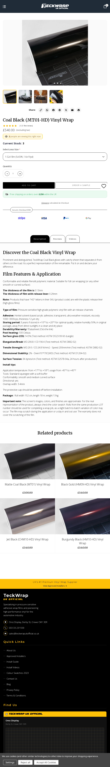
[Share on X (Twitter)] (66, 110)
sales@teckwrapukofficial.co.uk (24, 633)
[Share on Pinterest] (59, 110)
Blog (9, 684)
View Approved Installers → (55, 586)
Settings (10, 762)
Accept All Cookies (46, 762)
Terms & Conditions (16, 695)
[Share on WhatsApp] (47, 110)
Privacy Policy (13, 689)
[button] (50, 83)
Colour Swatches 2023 (18, 672)
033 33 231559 (16, 627)
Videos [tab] (72, 239)
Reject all (25, 762)
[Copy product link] (40, 110)
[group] (10, 97)
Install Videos (13, 667)
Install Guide (13, 661)
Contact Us (12, 678)
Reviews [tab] (57, 239)
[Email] (72, 110)
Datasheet (33, 329)
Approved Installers (16, 656)
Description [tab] (40, 239)
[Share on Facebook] (53, 110)
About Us (11, 650)
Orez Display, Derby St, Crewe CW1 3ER (28, 622)
